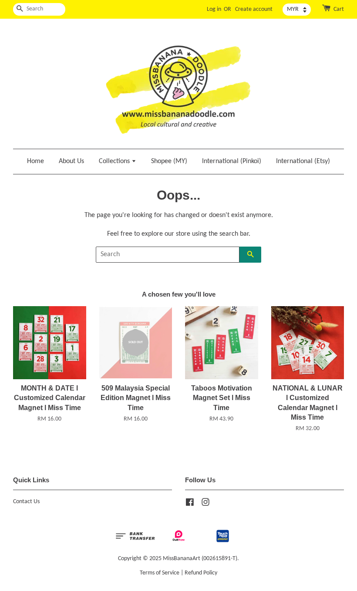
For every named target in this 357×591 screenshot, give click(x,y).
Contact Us (26, 501)
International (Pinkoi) (231, 161)
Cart (338, 9)
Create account (254, 9)
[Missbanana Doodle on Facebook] (190, 504)
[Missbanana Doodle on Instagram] (205, 504)
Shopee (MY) (169, 161)
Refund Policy (201, 573)
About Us (71, 161)
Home (35, 161)
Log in (214, 9)
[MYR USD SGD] (297, 9)
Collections (115, 161)
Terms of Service (159, 573)
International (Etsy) (303, 161)
